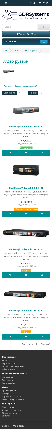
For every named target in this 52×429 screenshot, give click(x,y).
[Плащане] (47, 3)
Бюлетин (6, 416)
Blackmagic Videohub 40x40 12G (26, 126)
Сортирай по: (9, 93)
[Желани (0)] (40, 3)
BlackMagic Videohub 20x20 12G (26, 310)
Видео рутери (31, 50)
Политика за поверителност (14, 366)
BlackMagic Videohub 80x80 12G (26, 187)
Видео (16, 50)
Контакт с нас (8, 377)
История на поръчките (12, 410)
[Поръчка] (43, 3)
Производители (9, 391)
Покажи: (33, 93)
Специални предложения (13, 399)
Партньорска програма (12, 396)
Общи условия (8, 369)
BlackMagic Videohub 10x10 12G (26, 249)
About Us (6, 360)
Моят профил (8, 407)
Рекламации (7, 380)
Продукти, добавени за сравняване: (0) (20, 86)
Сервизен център (9, 363)
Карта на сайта (8, 383)
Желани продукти (9, 413)
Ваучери (6, 393)
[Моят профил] (35, 3)
